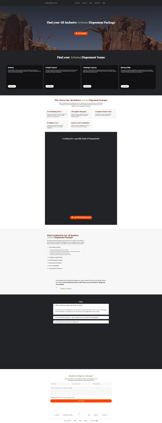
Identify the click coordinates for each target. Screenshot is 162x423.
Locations (77, 3)
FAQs (90, 3)
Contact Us (97, 3)
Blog (104, 3)
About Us (84, 3)
